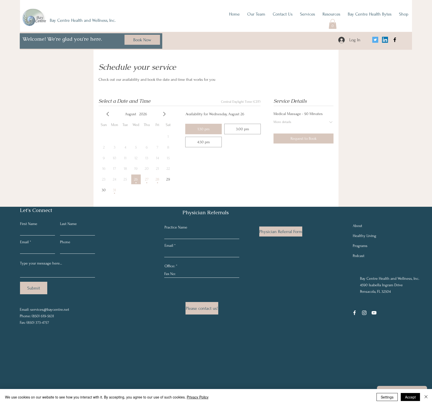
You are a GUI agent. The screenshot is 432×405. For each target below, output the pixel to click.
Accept (410, 397)
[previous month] (108, 114)
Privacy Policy (197, 397)
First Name (28, 224)
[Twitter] (375, 40)
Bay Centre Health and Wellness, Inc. (83, 20)
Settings (387, 397)
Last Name (68, 224)
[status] (240, 101)
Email (24, 242)
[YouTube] (374, 313)
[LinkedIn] (385, 40)
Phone (65, 242)
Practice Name (175, 227)
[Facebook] (395, 40)
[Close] (426, 397)
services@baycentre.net (49, 309)
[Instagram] (364, 313)
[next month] (164, 114)
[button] (332, 24)
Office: (170, 266)
